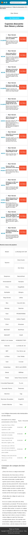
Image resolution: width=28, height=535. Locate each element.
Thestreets (21, 388)
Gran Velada (21, 356)
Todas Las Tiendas (14, 529)
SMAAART (7, 335)
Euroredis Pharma (7, 388)
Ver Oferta (23, 39)
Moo (7, 303)
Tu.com (21, 383)
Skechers (7, 394)
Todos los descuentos (18, 7)
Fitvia (7, 287)
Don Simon (3, 8)
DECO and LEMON (21, 367)
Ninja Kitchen (7, 297)
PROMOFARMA (21, 313)
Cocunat (21, 361)
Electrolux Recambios (7, 399)
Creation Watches (7, 404)
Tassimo (7, 262)
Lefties (21, 297)
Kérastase (21, 324)
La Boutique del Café (21, 251)
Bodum (7, 251)
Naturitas (21, 308)
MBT (7, 351)
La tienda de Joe (21, 345)
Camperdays (7, 367)
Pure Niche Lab (21, 351)
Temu (20, 404)
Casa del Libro (21, 303)
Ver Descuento (14, 18)
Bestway (7, 308)
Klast (7, 313)
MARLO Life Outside (7, 340)
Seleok (7, 372)
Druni (7, 324)
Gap (21, 394)
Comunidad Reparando (7, 383)
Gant (7, 361)
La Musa (7, 356)
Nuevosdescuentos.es (5, 7)
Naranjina (21, 281)
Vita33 (21, 335)
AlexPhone (21, 329)
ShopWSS (21, 399)
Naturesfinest (21, 276)
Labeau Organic (21, 319)
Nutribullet (7, 292)
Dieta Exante (21, 260)
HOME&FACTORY (21, 340)
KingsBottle (21, 287)
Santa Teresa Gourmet (21, 378)
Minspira (21, 292)
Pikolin (7, 378)
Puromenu (7, 319)
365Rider (21, 372)
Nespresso (7, 276)
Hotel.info (7, 345)
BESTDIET (7, 329)
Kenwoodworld (7, 281)
